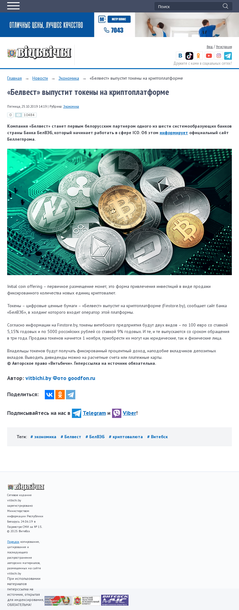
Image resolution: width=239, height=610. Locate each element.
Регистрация (224, 47)
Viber (129, 412)
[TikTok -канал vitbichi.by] (189, 58)
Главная (14, 78)
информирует (174, 132)
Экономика (69, 78)
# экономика (44, 436)
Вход (210, 47)
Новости (40, 78)
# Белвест (71, 436)
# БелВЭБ (96, 436)
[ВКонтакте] (49, 394)
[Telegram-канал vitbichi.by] (228, 58)
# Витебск (157, 436)
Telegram (94, 412)
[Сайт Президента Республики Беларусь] (59, 604)
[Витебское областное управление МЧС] (115, 604)
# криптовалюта (126, 436)
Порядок (13, 542)
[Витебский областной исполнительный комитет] (87, 604)
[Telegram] (70, 394)
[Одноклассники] (60, 394)
